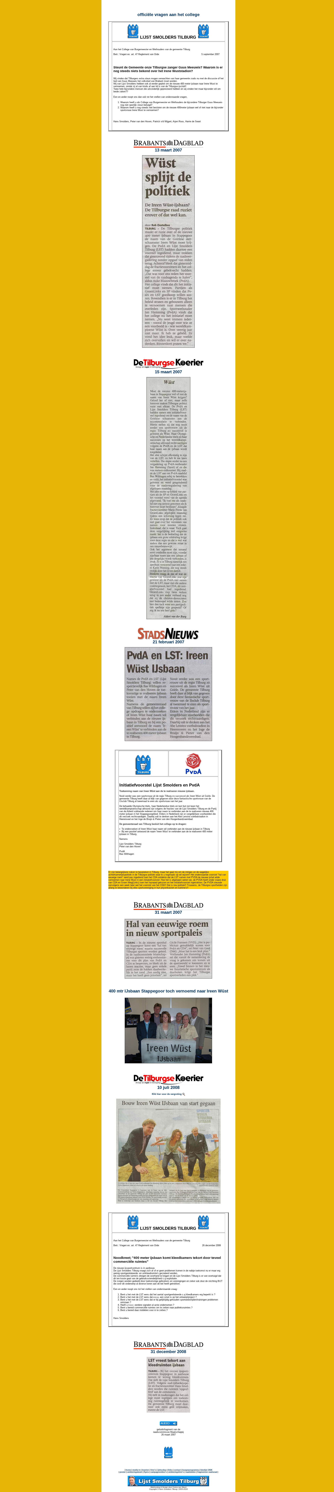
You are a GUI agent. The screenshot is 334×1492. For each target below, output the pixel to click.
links (170, 1470)
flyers (146, 1472)
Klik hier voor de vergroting (167, 1094)
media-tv (137, 1470)
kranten (145, 1470)
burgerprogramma (190, 1470)
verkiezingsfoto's (176, 1472)
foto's (153, 1470)
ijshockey (162, 1470)
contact (177, 1470)
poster (123, 1472)
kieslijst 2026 (206, 1470)
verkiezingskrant (134, 1472)
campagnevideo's (158, 1472)
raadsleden (190, 1472)
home (128, 1470)
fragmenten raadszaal (207, 1472)
